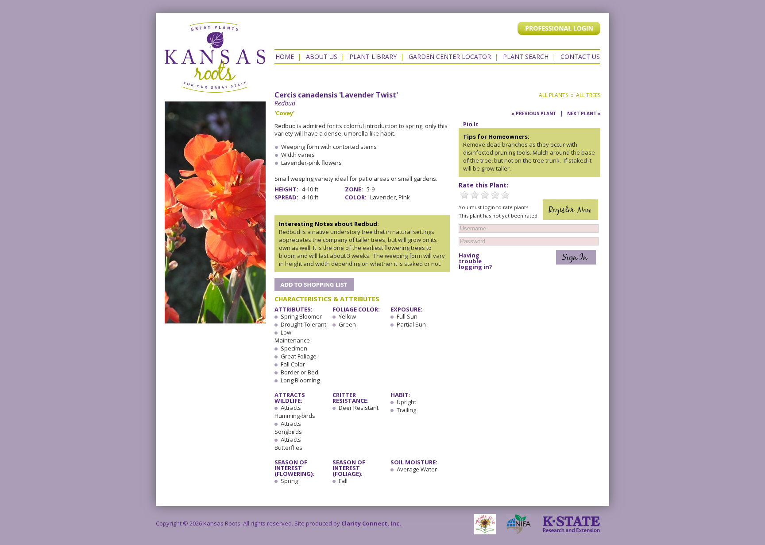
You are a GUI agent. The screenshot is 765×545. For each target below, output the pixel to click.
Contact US (580, 56)
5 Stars (505, 195)
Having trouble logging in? (475, 261)
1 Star (464, 195)
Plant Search (526, 56)
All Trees (588, 95)
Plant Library (373, 56)
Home (284, 56)
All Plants (553, 95)
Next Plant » (583, 113)
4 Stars (495, 195)
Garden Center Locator (450, 56)
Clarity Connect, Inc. (371, 523)
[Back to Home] (215, 88)
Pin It (471, 124)
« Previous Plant (533, 113)
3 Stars (484, 195)
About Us (321, 56)
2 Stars (474, 195)
